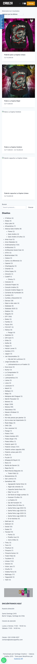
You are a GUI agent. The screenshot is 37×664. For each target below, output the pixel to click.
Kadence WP (18, 659)
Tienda (30, 3)
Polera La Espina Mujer (12, 101)
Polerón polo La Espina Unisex (14, 55)
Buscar (4, 204)
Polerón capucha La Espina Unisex (16, 193)
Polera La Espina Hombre (13, 147)
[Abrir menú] (19, 3)
